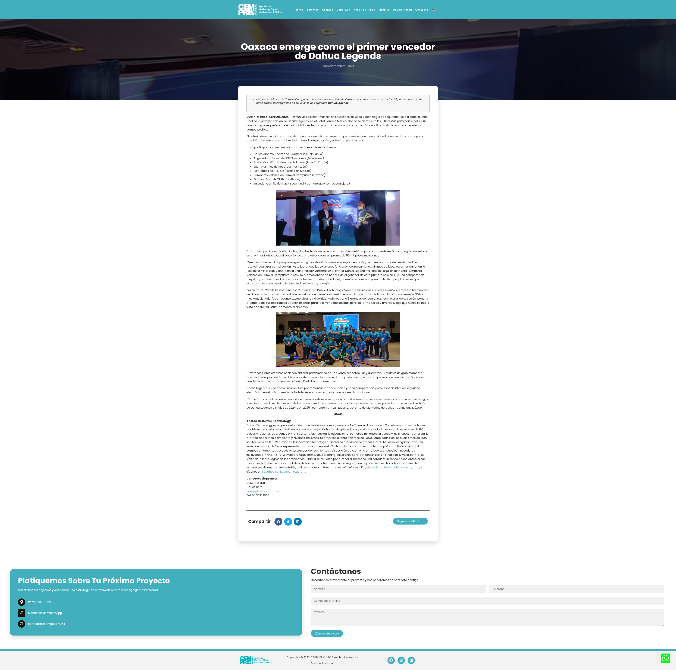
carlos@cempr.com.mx (262, 491)
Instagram (298, 472)
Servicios (313, 9)
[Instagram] (401, 660)
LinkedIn (282, 472)
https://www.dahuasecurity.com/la (398, 467)
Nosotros (360, 9)
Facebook (269, 472)
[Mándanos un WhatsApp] (21, 613)
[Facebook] (391, 660)
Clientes (327, 9)
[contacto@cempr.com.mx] (21, 624)
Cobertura (343, 9)
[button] (278, 522)
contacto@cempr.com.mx (46, 624)
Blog (372, 9)
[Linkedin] (411, 660)
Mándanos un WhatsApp (45, 613)
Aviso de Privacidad (322, 663)
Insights (384, 9)
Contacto (421, 9)
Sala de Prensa (402, 9)
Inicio (299, 9)
